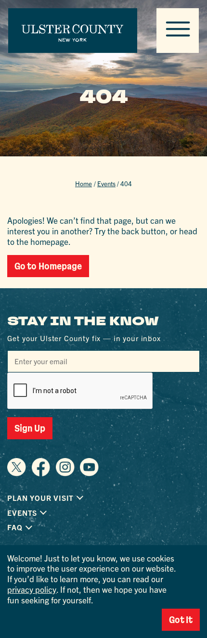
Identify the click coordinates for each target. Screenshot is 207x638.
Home (83, 183)
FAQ (14, 527)
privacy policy (31, 589)
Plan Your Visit (40, 497)
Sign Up (29, 428)
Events (106, 183)
